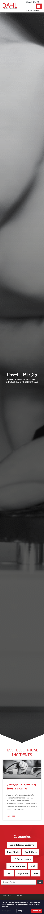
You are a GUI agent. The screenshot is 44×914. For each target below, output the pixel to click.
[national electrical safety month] (22, 769)
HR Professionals (22, 859)
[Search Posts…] (18, 882)
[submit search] (40, 882)
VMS (35, 873)
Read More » (11, 816)
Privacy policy (6, 911)
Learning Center (17, 866)
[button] (39, 6)
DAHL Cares (31, 852)
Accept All (37, 911)
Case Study (13, 852)
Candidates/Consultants (22, 844)
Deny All (21, 911)
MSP (33, 866)
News (9, 873)
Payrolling (22, 873)
